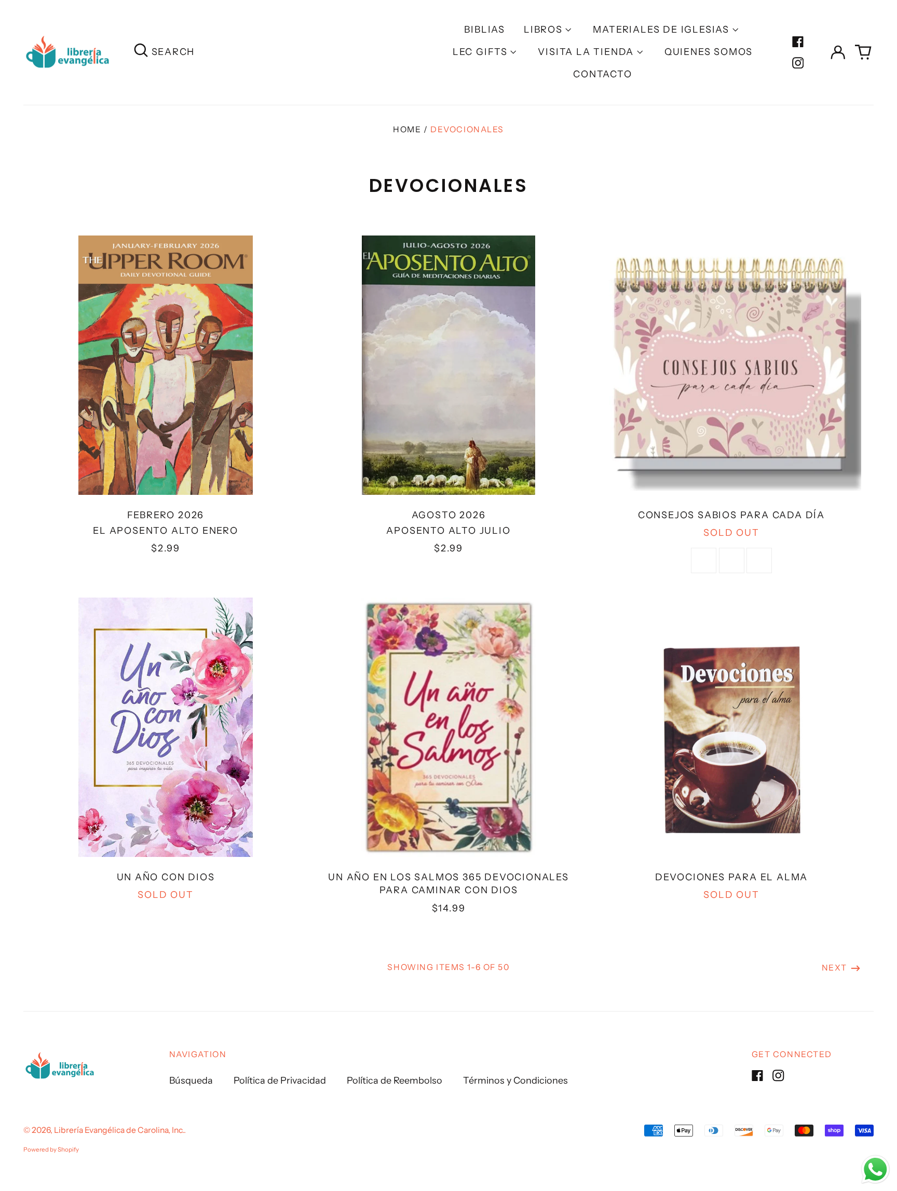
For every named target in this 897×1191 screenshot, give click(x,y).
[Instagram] (798, 63)
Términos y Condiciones (515, 1080)
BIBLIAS (484, 29)
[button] (863, 52)
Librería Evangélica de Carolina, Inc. (119, 1130)
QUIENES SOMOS (708, 52)
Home (407, 129)
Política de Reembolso (394, 1080)
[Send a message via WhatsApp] (875, 1169)
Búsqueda (191, 1080)
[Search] (141, 52)
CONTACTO (602, 74)
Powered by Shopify (51, 1149)
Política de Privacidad (280, 1080)
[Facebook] (798, 42)
